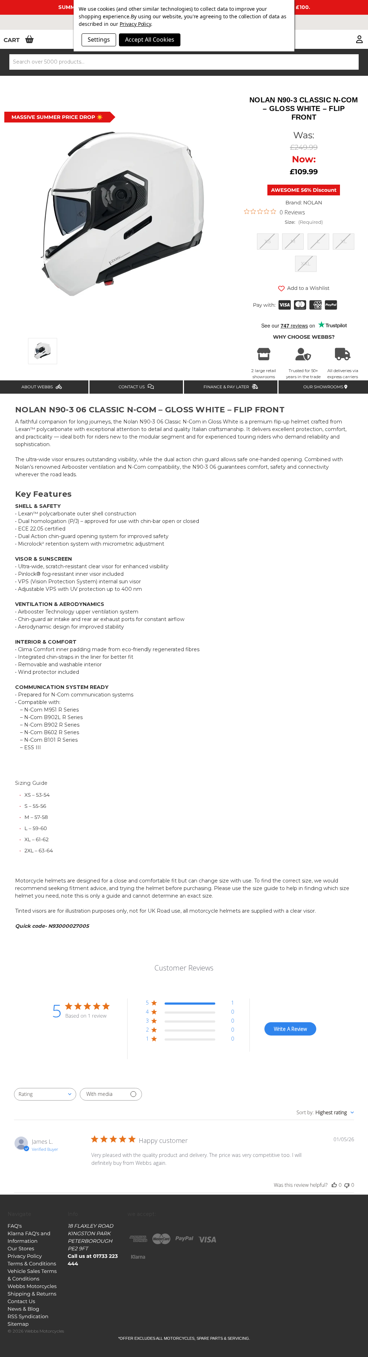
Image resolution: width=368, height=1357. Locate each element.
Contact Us (132, 386)
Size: (304, 222)
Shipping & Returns (32, 1294)
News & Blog (23, 1309)
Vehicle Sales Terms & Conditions (32, 1275)
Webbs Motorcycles (32, 1286)
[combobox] (45, 1094)
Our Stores (21, 1248)
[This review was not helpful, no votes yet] (346, 1185)
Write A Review (290, 1028)
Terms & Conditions (32, 1263)
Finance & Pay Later (226, 386)
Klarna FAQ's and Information (29, 1237)
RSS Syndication (28, 1316)
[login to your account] (359, 40)
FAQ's (15, 1226)
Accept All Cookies (149, 39)
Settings (99, 39)
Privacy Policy (25, 1256)
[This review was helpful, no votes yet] (334, 1185)
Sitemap (18, 1324)
